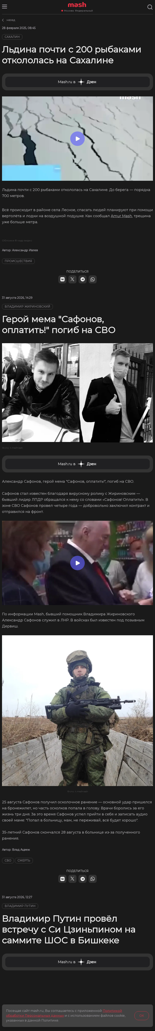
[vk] (62, 279)
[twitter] (72, 279)
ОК (141, 1016)
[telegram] (83, 279)
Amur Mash (121, 216)
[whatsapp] (93, 279)
